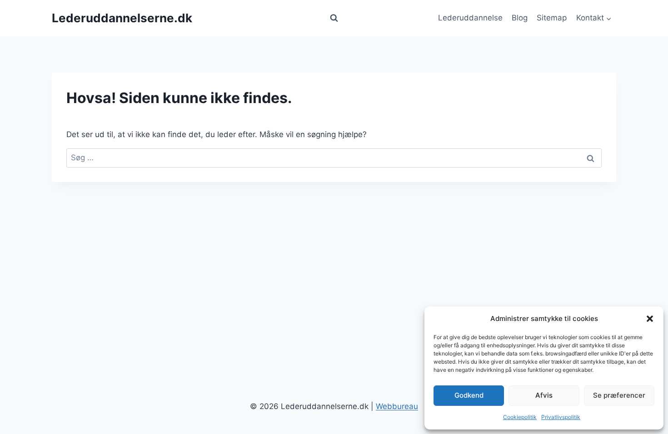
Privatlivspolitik (560, 417)
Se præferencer (619, 395)
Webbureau (397, 406)
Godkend (469, 395)
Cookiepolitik (520, 417)
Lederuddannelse (470, 17)
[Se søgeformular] (334, 18)
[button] (649, 318)
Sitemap (552, 17)
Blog (520, 17)
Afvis (544, 395)
